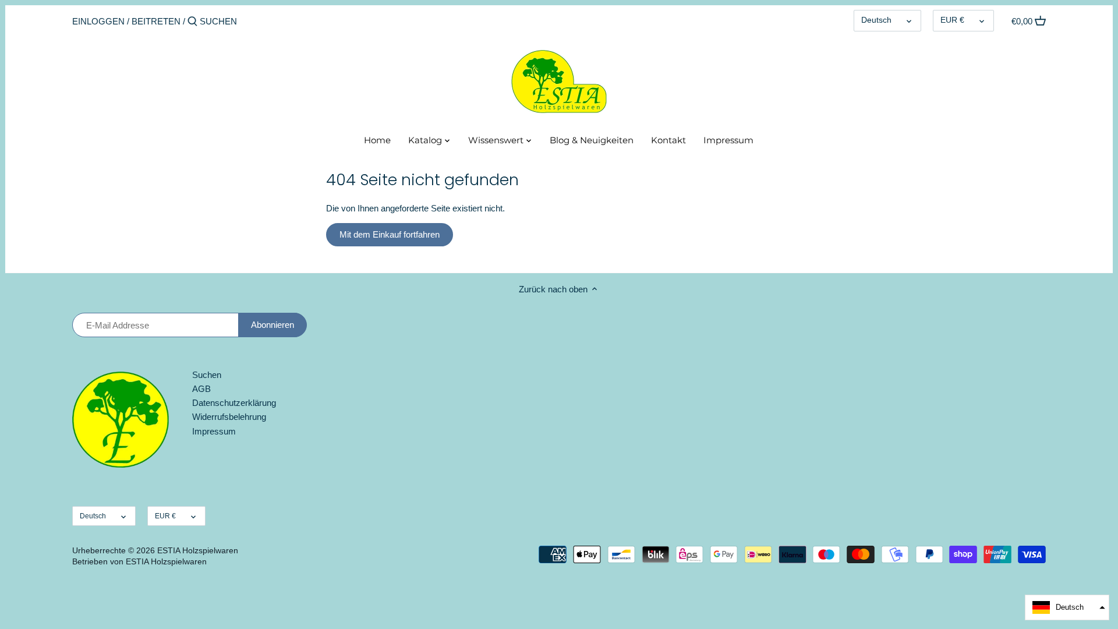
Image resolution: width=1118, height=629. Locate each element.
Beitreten (156, 21)
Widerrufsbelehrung (229, 417)
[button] (1067, 607)
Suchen (206, 375)
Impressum (214, 431)
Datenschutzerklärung (234, 403)
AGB (201, 389)
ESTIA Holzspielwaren (197, 550)
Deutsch (876, 20)
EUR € (952, 20)
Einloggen (98, 21)
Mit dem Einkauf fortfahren (389, 234)
